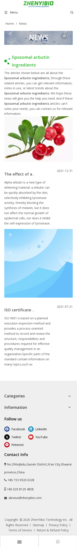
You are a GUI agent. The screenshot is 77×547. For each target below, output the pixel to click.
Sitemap (38, 525)
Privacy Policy (58, 525)
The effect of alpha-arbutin (30, 174)
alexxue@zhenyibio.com (25, 498)
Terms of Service (20, 530)
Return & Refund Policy (53, 530)
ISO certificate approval (26, 309)
